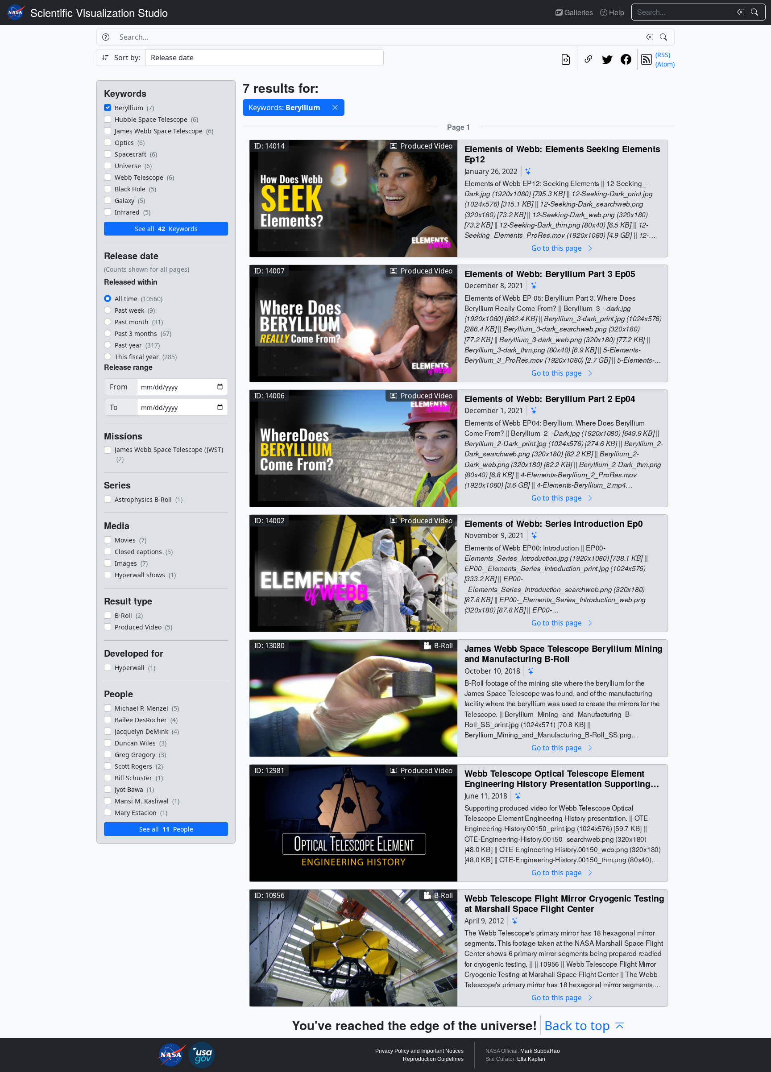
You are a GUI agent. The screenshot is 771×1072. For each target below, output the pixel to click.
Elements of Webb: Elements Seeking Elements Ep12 (562, 153)
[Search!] (756, 12)
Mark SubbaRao (540, 1051)
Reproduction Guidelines (433, 1059)
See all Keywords (166, 228)
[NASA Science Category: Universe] (528, 171)
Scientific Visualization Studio (99, 12)
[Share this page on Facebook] (626, 59)
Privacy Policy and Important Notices (419, 1051)
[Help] (105, 37)
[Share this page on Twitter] (607, 59)
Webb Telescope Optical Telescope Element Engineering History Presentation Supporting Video (557, 778)
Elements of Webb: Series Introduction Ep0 (553, 523)
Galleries (578, 12)
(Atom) (665, 64)
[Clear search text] (739, 12)
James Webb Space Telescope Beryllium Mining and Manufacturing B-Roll (563, 653)
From (119, 387)
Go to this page (557, 247)
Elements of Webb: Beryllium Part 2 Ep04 (549, 398)
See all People (166, 829)
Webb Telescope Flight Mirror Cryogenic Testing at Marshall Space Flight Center (564, 903)
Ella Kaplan (531, 1059)
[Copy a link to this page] (588, 59)
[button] (335, 107)
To (114, 407)
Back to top (577, 1025)
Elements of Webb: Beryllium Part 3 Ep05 (549, 273)
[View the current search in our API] (565, 59)
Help (615, 12)
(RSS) (662, 54)
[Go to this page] (353, 197)
